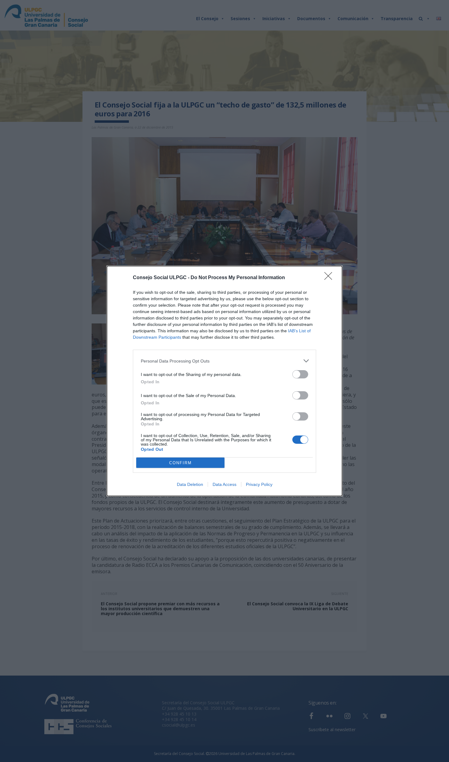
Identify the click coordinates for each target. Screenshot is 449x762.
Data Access (224, 484)
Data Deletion (190, 484)
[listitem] (224, 361)
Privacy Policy (259, 484)
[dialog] (224, 381)
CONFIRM (180, 463)
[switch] (300, 374)
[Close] (330, 278)
